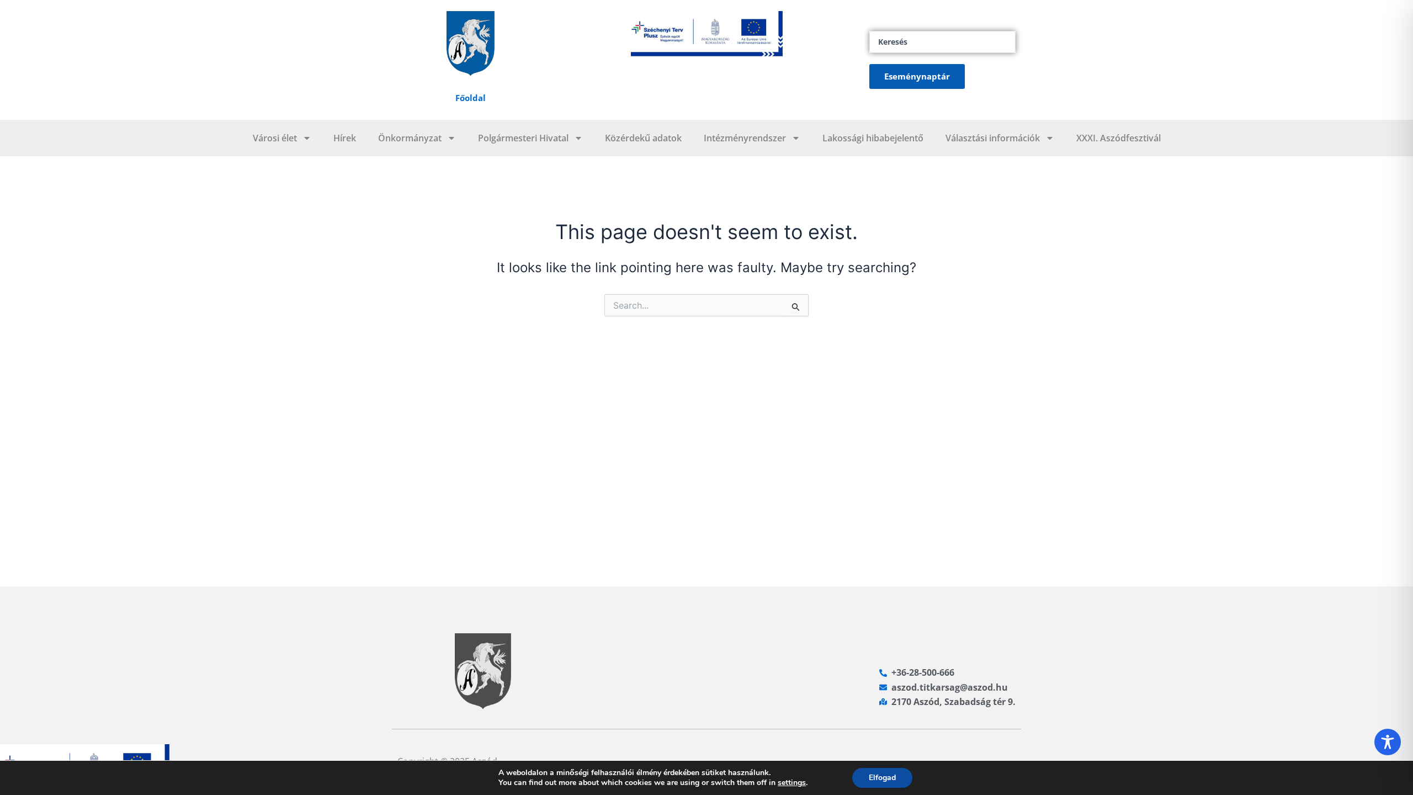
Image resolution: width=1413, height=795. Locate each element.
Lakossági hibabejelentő (872, 138)
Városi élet (275, 138)
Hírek (344, 138)
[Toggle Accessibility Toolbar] (1387, 742)
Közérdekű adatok (643, 138)
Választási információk (992, 138)
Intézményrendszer (745, 138)
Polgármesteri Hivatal (523, 138)
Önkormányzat (410, 138)
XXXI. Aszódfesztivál (1118, 138)
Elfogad (882, 777)
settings (792, 783)
